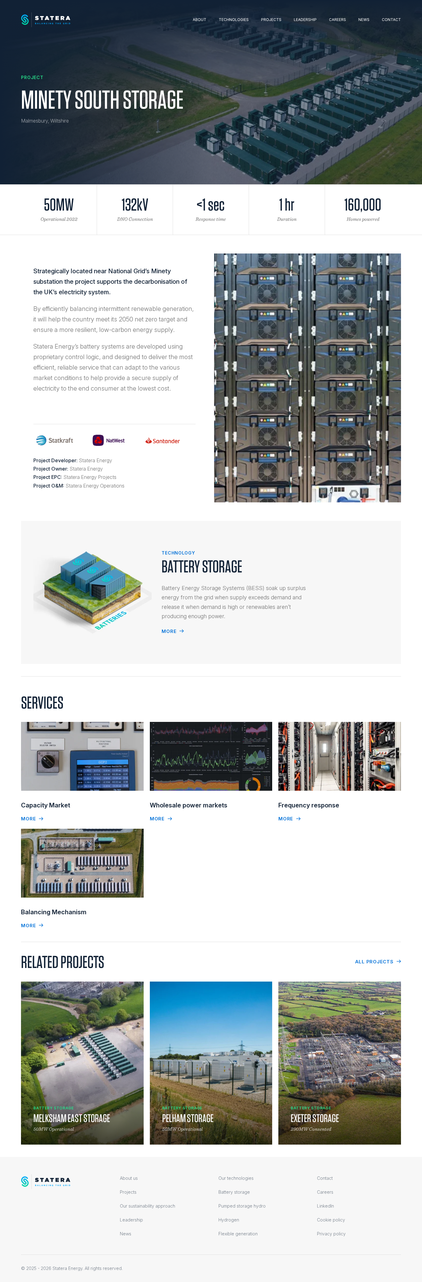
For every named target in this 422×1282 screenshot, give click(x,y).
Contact (391, 19)
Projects (271, 19)
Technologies (234, 19)
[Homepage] (45, 19)
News (363, 19)
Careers (337, 19)
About (199, 19)
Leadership (305, 19)
